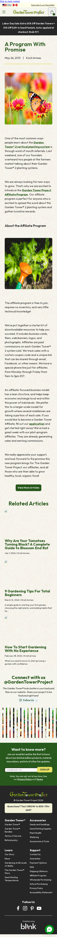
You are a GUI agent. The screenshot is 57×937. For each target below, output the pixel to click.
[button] (49, 929)
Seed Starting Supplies (40, 828)
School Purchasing (39, 884)
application (37, 424)
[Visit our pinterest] (32, 908)
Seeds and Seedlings (40, 824)
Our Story (9, 854)
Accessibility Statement (41, 892)
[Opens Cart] (52, 11)
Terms (39, 779)
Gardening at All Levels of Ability (16, 864)
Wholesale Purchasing (40, 879)
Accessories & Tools (39, 841)
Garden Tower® (12, 824)
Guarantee (35, 858)
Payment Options (38, 862)
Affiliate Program (38, 875)
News (7, 858)
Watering (34, 837)
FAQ (32, 867)
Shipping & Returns (39, 871)
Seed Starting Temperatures (12, 879)
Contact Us (35, 854)
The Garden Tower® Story (15, 871)
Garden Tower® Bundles (13, 830)
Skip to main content (10, 1)
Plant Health (35, 833)
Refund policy (11, 840)
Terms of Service (13, 836)
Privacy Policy (24, 779)
